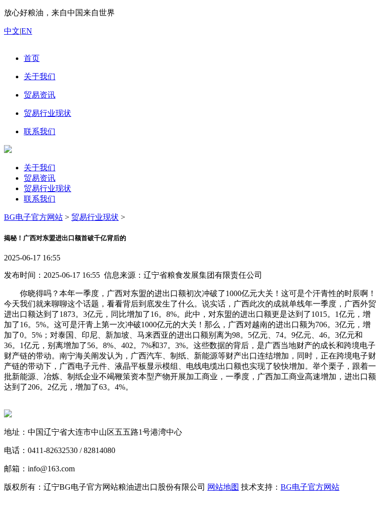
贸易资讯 (39, 178)
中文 (12, 31)
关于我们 (39, 167)
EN (26, 31)
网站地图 (223, 487)
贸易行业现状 (47, 188)
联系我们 (39, 199)
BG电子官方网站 (33, 217)
